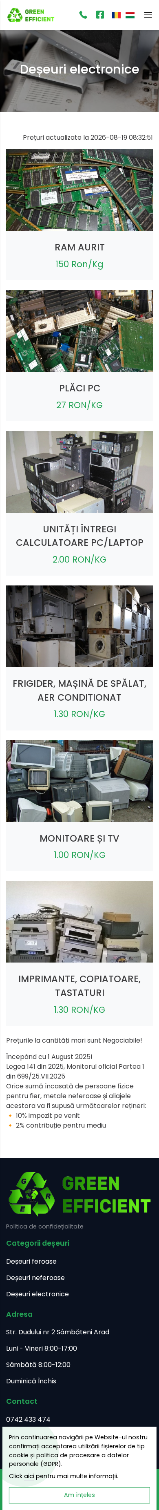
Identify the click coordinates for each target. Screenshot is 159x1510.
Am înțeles (79, 1495)
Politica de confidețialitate (45, 1226)
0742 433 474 (28, 1419)
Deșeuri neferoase (35, 1277)
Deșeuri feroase (31, 1261)
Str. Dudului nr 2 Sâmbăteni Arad (57, 1332)
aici (29, 1476)
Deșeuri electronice (37, 1294)
